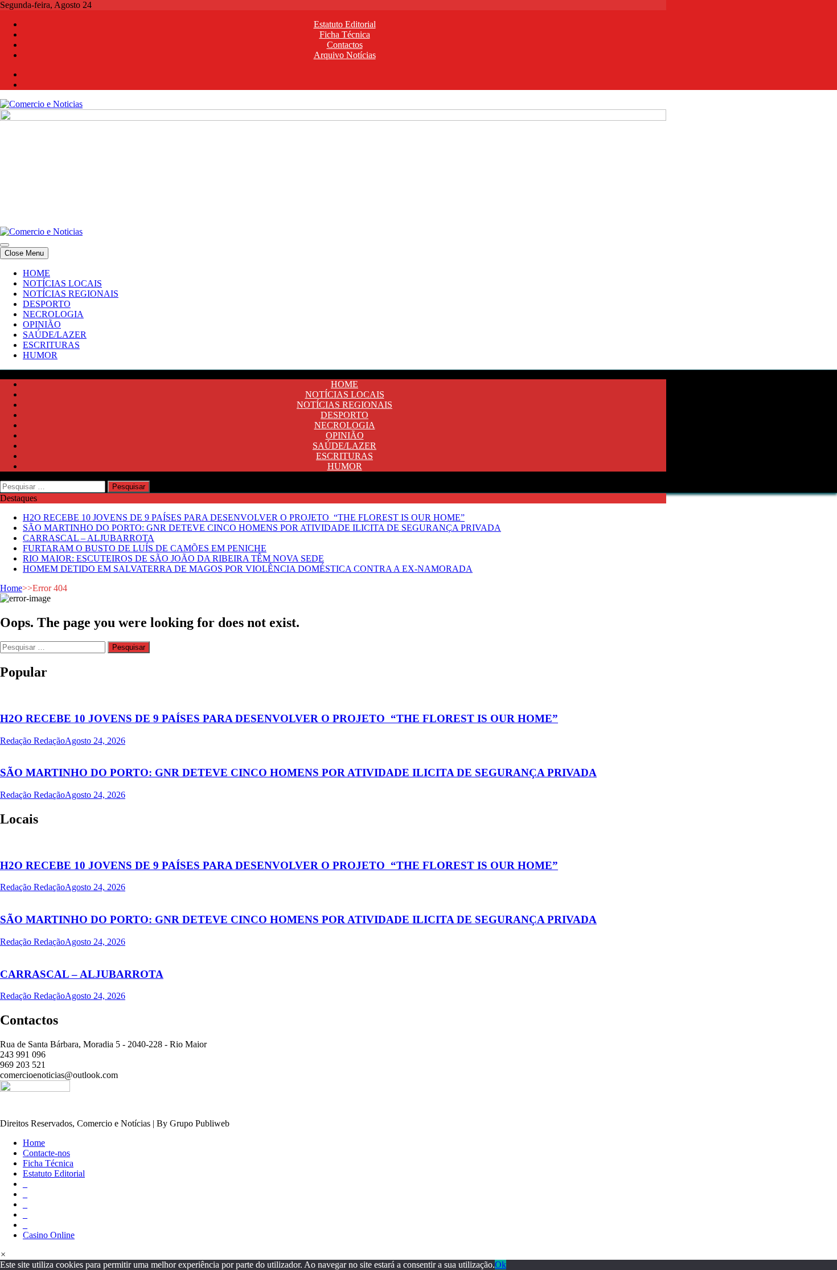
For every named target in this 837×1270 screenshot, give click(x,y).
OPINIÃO (42, 324)
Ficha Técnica (344, 34)
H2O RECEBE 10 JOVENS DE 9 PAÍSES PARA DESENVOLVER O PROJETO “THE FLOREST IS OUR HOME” (244, 517)
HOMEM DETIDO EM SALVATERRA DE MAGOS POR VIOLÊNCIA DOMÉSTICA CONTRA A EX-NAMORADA (248, 568)
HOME (36, 273)
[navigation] (418, 314)
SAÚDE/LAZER (55, 334)
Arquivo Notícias (345, 55)
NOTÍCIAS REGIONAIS (70, 293)
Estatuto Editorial (345, 24)
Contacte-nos (46, 1153)
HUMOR (40, 355)
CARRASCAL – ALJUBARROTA (88, 538)
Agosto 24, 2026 (95, 740)
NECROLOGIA (53, 314)
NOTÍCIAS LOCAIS (62, 283)
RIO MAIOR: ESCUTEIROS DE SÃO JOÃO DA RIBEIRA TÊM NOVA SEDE (173, 558)
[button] (3, 1254)
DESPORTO (47, 304)
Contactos (345, 45)
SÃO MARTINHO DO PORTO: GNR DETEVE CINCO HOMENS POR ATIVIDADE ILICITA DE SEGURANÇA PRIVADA (262, 527)
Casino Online (49, 1235)
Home (11, 588)
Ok (500, 1264)
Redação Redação (32, 740)
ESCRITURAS (51, 345)
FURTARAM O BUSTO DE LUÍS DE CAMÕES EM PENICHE (144, 548)
